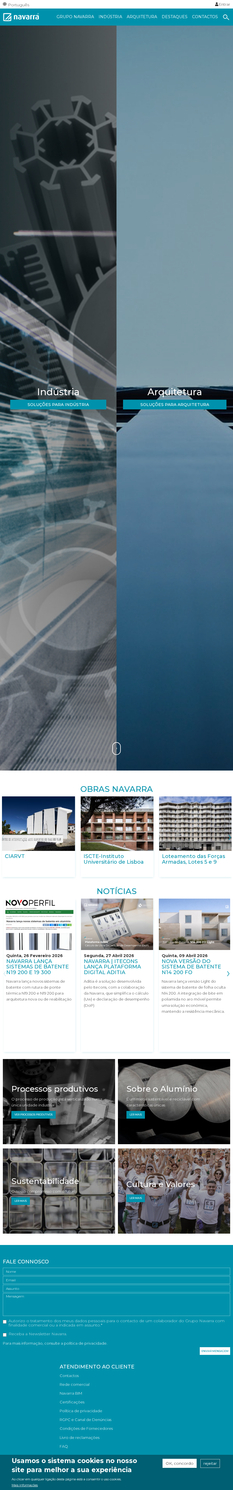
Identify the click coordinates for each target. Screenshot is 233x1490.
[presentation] (3, 836)
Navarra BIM (71, 1393)
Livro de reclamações (79, 1437)
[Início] (21, 16)
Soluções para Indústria (58, 404)
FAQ (64, 1446)
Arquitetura (142, 16)
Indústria (110, 16)
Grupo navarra (75, 16)
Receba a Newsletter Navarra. (38, 1334)
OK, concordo (180, 1463)
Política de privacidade (81, 1411)
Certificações (72, 1402)
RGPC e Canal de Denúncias (85, 1419)
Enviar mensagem (214, 1351)
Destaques (175, 16)
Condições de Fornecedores (86, 1428)
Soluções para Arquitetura (174, 404)
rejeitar (210, 1463)
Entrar (224, 4)
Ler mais (136, 1114)
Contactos (205, 16)
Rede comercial (75, 1384)
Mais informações (25, 1485)
